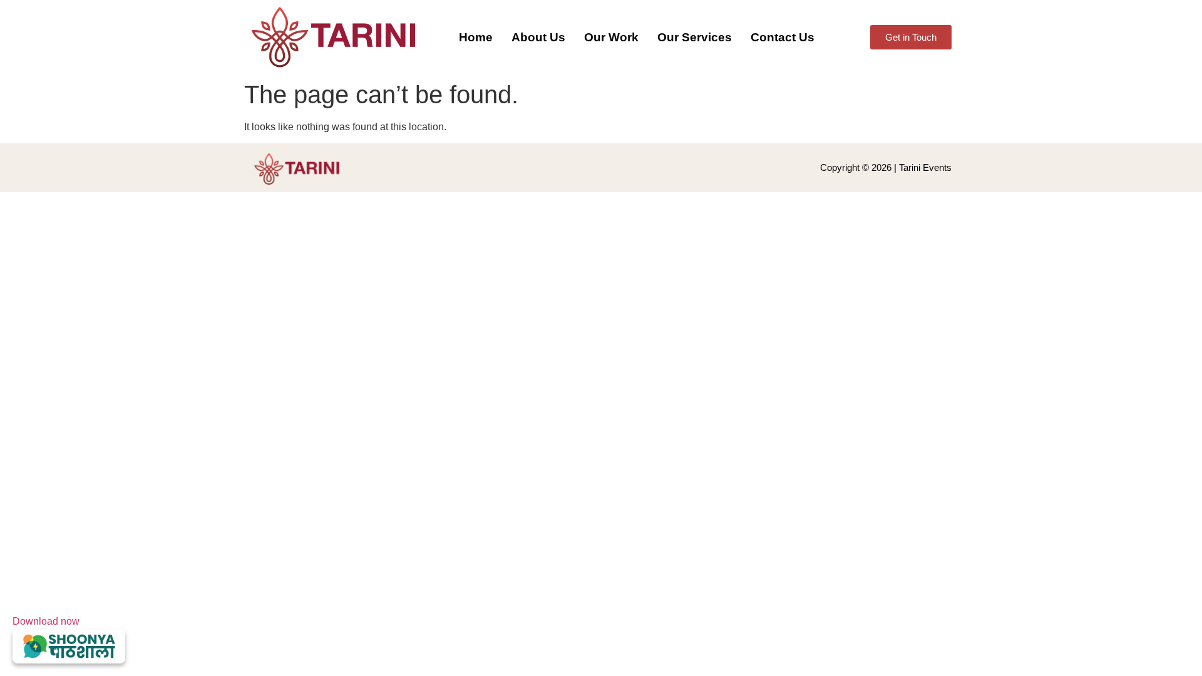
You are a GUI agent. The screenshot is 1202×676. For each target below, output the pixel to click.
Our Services (694, 37)
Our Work (611, 37)
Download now (46, 621)
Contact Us (782, 37)
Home (476, 37)
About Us (538, 37)
